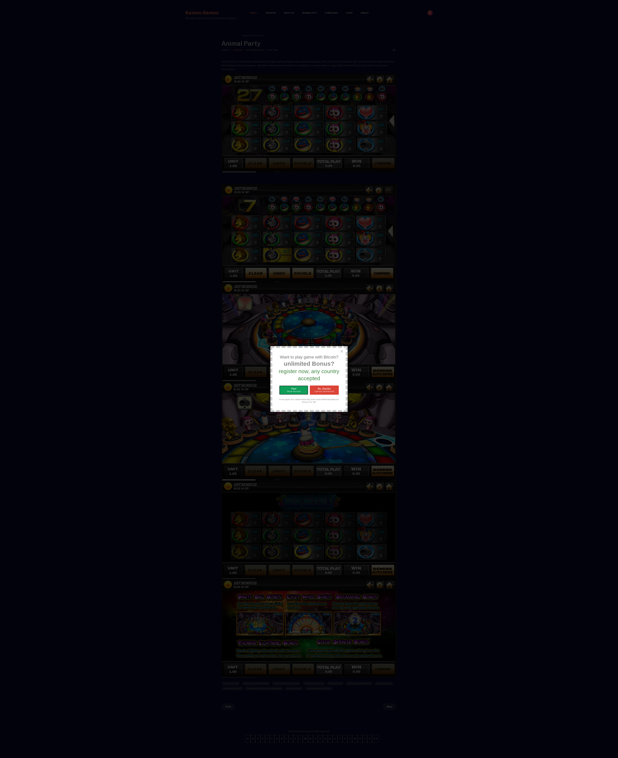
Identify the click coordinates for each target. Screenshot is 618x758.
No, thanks (324, 390)
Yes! (294, 390)
